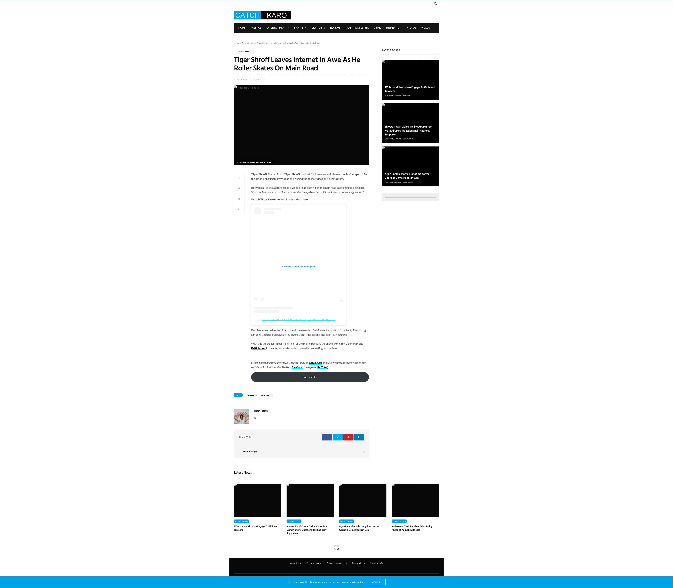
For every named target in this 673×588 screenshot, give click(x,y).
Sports (298, 27)
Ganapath (252, 395)
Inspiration (393, 27)
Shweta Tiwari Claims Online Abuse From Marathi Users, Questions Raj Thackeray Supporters (408, 130)
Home (241, 27)
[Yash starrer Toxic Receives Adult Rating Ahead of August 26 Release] (415, 500)
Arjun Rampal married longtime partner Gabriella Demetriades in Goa (407, 176)
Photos (411, 27)
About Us (295, 562)
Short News (241, 521)
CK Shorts (318, 27)
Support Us (310, 377)
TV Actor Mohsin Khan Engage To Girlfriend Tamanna (410, 89)
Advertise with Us (337, 562)
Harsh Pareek (240, 79)
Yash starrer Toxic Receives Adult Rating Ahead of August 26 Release (412, 528)
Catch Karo (315, 362)
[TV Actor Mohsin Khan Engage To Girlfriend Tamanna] (410, 80)
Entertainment (276, 27)
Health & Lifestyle (357, 27)
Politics (256, 27)
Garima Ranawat (393, 95)
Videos (425, 27)
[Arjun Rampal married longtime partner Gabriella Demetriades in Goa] (410, 166)
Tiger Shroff (266, 395)
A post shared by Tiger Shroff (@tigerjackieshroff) (298, 319)
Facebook (297, 367)
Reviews (335, 27)
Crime (377, 27)
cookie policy (356, 582)
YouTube (322, 367)
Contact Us (376, 562)
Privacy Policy (313, 562)
